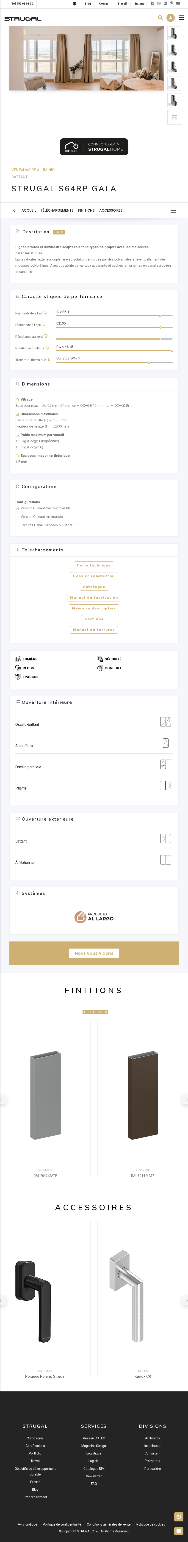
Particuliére (152, 1468)
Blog (35, 1489)
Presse (35, 1482)
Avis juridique (27, 1524)
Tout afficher (95, 1012)
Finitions (86, 210)
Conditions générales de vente (109, 1524)
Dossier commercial (94, 576)
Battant (19, 177)
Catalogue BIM (94, 1468)
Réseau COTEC (94, 1438)
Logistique (93, 1453)
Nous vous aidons (94, 953)
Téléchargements (57, 210)
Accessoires (111, 210)
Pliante (21, 788)
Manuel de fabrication (94, 597)
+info (59, 232)
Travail (35, 1461)
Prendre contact (35, 1497)
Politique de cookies (150, 1524)
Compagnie (35, 1438)
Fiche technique (94, 565)
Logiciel (93, 1461)
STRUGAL (84, 1531)
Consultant (152, 1453)
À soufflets (24, 746)
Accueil (29, 210)
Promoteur (152, 1461)
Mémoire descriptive (94, 608)
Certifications (35, 1446)
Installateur (152, 1446)
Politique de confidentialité (62, 1524)
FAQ (94, 1484)
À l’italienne (24, 862)
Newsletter (94, 1476)
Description (36, 231)
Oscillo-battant (27, 724)
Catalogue (94, 587)
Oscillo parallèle (28, 767)
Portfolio (35, 1453)
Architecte (152, 1438)
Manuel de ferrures (94, 629)
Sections (94, 619)
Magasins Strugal (94, 1446)
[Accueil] (22, 17)
